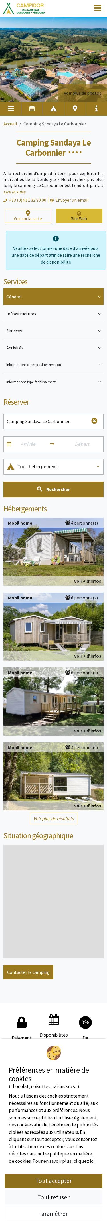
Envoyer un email (72, 200)
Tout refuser (53, 1197)
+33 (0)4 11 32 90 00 (27, 200)
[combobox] (58, 466)
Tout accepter (53, 1181)
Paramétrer (53, 1214)
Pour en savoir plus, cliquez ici (63, 1161)
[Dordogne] (24, 8)
